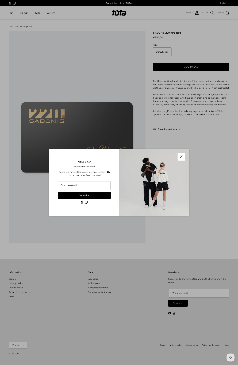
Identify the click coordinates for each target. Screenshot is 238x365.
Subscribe (84, 195)
